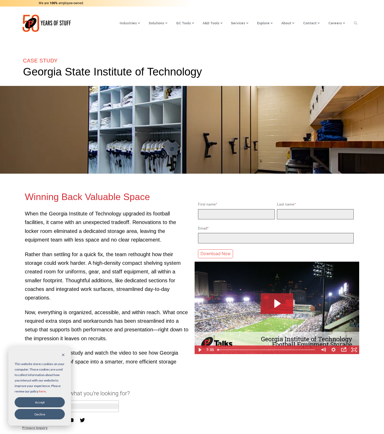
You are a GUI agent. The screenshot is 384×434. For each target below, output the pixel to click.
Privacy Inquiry (35, 428)
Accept (40, 402)
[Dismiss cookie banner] (63, 355)
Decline (39, 414)
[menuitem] (129, 23)
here (42, 391)
